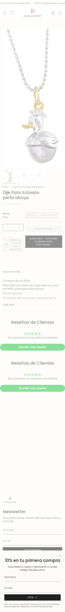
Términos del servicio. (43, 606)
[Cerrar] (60, 555)
